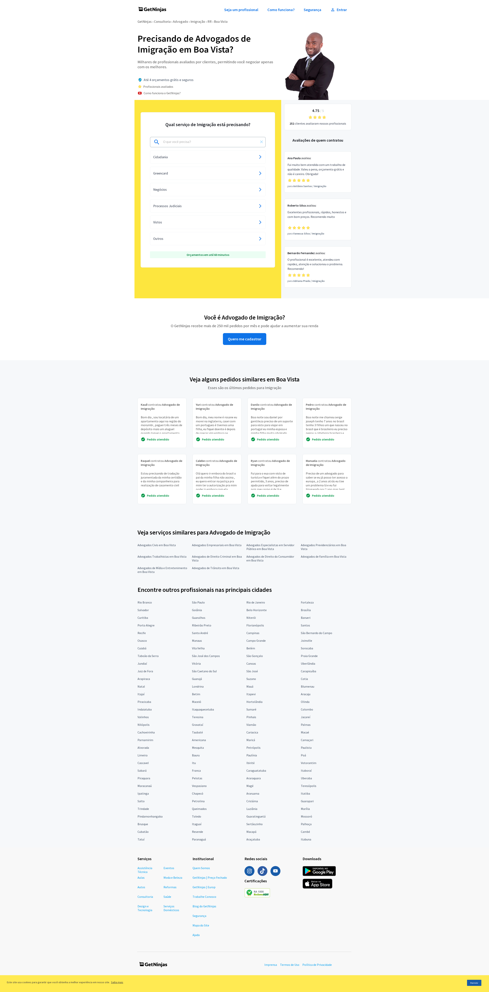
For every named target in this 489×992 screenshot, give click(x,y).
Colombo (307, 709)
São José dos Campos (206, 656)
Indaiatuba (145, 709)
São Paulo (198, 602)
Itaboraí (306, 770)
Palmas (306, 725)
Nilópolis (144, 725)
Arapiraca (144, 679)
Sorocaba (307, 648)
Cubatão (143, 832)
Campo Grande (256, 640)
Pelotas (197, 778)
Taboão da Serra (148, 656)
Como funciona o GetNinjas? (162, 93)
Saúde (167, 897)
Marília (305, 809)
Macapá (251, 832)
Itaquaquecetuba (203, 709)
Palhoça (306, 824)
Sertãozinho (254, 824)
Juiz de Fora (145, 671)
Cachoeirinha (146, 732)
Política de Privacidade (317, 965)
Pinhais (251, 717)
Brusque (143, 824)
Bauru (196, 755)
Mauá (249, 686)
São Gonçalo (254, 656)
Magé (249, 786)
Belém (250, 648)
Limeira (142, 755)
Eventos (169, 868)
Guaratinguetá (256, 816)
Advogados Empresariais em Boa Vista (216, 545)
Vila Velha (198, 648)
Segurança (312, 9)
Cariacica (252, 732)
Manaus (197, 640)
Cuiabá (142, 648)
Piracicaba (144, 702)
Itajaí (141, 694)
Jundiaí (142, 663)
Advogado (180, 21)
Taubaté (197, 732)
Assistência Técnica (145, 870)
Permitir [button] (474, 982)
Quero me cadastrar (244, 339)
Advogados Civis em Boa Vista (157, 545)
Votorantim (308, 763)
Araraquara (253, 778)
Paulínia (251, 755)
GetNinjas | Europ (204, 887)
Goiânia (197, 610)
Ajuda (196, 935)
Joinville (306, 640)
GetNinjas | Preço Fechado (210, 877)
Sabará (142, 770)
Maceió (196, 702)
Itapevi (251, 694)
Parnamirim (145, 740)
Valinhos (143, 717)
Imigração (197, 21)
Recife (142, 633)
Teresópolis (308, 786)
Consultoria (162, 21)
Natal (141, 686)
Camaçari (307, 740)
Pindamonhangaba (150, 816)
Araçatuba (253, 839)
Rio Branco (145, 602)
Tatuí (141, 839)
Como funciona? (281, 9)
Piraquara (144, 778)
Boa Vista (220, 21)
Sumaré (251, 709)
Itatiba (305, 793)
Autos (141, 887)
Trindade (143, 809)
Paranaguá (199, 839)
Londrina (198, 686)
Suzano (251, 679)
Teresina (197, 717)
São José (252, 671)
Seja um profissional (241, 9)
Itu (194, 763)
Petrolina (198, 801)
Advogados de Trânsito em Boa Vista (215, 568)
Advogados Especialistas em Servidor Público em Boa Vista (270, 547)
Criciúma (252, 801)
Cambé (305, 832)
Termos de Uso (289, 965)
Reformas (170, 887)
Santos (305, 625)
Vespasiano (199, 786)
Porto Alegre (146, 625)
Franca (196, 770)
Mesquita (198, 747)
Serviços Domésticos (171, 908)
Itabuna (306, 839)
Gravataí (197, 725)
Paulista (306, 747)
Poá (303, 755)
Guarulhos (198, 618)
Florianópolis (255, 625)
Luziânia (251, 809)
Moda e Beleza (173, 877)
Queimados (199, 809)
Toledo (196, 816)
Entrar (342, 9)
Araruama (252, 793)
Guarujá (197, 679)
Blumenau (307, 686)
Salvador (143, 610)
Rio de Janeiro (255, 602)
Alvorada (143, 747)
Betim (196, 694)
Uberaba (306, 778)
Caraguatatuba (256, 770)
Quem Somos (201, 868)
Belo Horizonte (256, 610)
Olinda (305, 702)
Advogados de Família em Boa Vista (323, 556)
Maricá (250, 740)
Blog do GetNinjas (204, 906)
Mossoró (306, 816)
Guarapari (307, 801)
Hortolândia (254, 702)
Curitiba (143, 618)
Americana (199, 740)
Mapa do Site (201, 925)
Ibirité (250, 763)
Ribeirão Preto (201, 625)
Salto (141, 801)
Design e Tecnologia (145, 908)
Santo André (200, 633)
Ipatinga (143, 793)
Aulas (141, 877)
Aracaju (305, 694)
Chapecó (197, 793)
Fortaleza (307, 602)
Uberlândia (308, 663)
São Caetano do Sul (204, 671)
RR (209, 21)
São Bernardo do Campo (316, 633)
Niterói (251, 618)
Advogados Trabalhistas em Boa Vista (162, 556)
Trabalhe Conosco (204, 897)
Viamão (251, 725)
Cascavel (143, 763)
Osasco (142, 640)
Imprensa (270, 965)
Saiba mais (117, 982)
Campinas (252, 633)
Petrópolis (253, 747)
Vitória (196, 663)
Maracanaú (145, 786)
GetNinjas (145, 21)
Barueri (305, 618)
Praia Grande (309, 656)
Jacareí (305, 717)
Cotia (304, 679)
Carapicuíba (308, 671)
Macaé (305, 732)
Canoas (251, 663)
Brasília (306, 610)
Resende (197, 832)
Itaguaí (196, 824)
